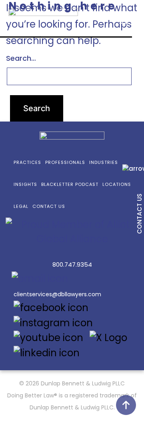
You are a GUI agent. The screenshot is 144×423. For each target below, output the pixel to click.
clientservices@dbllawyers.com (57, 294)
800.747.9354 (72, 264)
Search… (21, 58)
